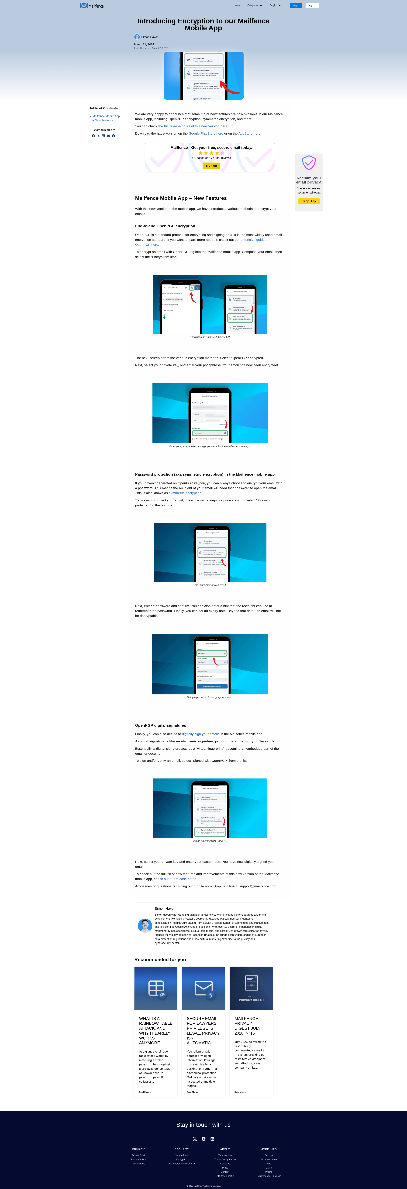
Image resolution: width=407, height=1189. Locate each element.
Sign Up (309, 201)
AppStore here (249, 133)
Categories (252, 5)
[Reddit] (203, 1139)
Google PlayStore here (206, 133)
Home (237, 5)
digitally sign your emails (201, 734)
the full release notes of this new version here (192, 126)
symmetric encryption (185, 493)
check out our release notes (175, 879)
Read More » (145, 1092)
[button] (93, 136)
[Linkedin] (212, 1139)
